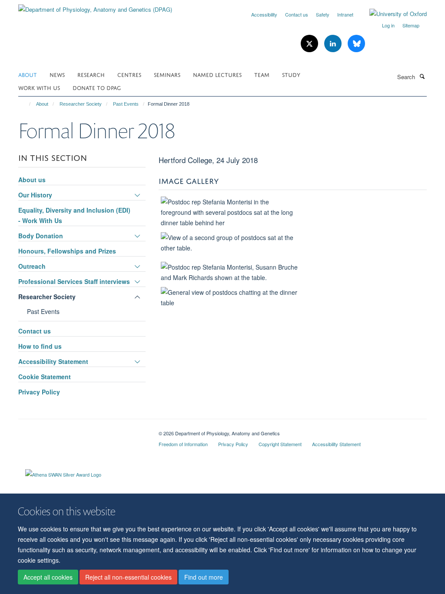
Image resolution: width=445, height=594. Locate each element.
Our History (35, 194)
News (57, 74)
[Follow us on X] (310, 44)
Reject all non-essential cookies (128, 577)
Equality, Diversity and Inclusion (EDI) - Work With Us (74, 215)
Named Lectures (217, 74)
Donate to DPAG (97, 87)
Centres (129, 74)
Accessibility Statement (53, 361)
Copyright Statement (280, 443)
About (27, 74)
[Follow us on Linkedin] (333, 44)
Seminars (167, 74)
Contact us (296, 14)
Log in (388, 25)
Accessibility (264, 14)
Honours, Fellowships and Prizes (67, 251)
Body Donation (40, 235)
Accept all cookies (48, 577)
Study (291, 74)
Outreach (32, 266)
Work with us (39, 87)
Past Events (126, 104)
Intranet (345, 14)
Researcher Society (81, 104)
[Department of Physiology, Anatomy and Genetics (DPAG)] (95, 6)
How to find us (40, 346)
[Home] (26, 104)
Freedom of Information (183, 443)
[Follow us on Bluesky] (356, 44)
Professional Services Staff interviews (74, 281)
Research (91, 74)
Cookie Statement (44, 376)
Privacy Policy (39, 391)
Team (261, 74)
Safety (322, 14)
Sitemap (410, 25)
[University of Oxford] (391, 14)
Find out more (203, 577)
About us (32, 179)
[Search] (422, 76)
